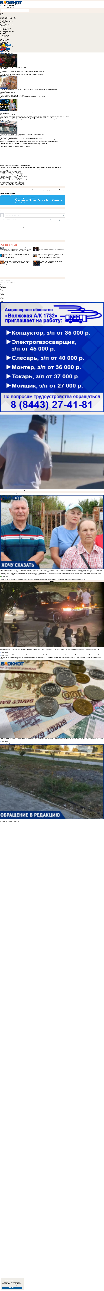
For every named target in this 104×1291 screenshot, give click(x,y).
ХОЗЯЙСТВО (3, 40)
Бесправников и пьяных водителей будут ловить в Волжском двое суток (63, 570)
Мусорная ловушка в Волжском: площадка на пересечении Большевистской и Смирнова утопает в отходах (66, 573)
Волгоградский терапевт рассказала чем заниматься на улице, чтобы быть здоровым (51, 493)
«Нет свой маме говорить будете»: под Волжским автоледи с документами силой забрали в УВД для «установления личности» (25, 490)
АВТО (1, 14)
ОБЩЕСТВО (3, 32)
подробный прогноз (4, 282)
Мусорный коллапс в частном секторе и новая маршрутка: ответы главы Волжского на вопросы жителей (26, 117)
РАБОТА (9, 45)
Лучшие (8, 219)
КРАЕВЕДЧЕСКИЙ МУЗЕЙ (6, 24)
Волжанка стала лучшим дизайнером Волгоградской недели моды (15, 658)
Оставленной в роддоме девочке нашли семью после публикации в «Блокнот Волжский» (22, 71)
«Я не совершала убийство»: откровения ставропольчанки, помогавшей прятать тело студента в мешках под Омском (25, 743)
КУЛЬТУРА (2, 25)
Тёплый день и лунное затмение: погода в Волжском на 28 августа (72, 579)
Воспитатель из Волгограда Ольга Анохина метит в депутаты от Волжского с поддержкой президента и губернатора (29, 141)
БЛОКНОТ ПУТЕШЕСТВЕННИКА (8, 17)
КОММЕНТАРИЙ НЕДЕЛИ (6, 21)
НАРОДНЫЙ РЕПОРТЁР (6, 28)
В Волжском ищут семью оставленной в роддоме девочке (14, 72)
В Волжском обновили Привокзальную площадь (32, 573)
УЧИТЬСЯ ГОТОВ (8, 46)
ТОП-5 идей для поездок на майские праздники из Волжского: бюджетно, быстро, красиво (22, 96)
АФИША (2, 16)
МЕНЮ (1, 13)
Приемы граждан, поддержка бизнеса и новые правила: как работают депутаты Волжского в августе (49, 649)
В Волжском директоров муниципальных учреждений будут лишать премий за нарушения (20, 738)
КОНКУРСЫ (3, 22)
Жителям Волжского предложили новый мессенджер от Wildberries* (26, 574)
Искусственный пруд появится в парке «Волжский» (12, 95)
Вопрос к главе (3, 98)
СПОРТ (2, 38)
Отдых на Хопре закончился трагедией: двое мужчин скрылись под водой (88, 738)
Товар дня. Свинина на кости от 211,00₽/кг (10, 579)
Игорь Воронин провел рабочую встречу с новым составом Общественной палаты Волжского (82, 657)
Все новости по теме (5, 70)
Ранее (14, 219)
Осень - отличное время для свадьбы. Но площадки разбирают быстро (32, 571)
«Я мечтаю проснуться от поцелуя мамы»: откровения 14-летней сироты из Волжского (21, 74)
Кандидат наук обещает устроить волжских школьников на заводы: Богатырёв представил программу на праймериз (29, 139)
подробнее (12, 282)
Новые (2, 219)
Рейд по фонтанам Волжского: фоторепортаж (11, 93)
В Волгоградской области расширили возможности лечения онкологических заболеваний (68, 743)
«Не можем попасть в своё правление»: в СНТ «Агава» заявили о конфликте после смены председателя (22, 570)
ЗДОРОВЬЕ (3, 20)
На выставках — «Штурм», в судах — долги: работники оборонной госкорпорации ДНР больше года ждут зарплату (25, 577)
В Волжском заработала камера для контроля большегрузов (83, 649)
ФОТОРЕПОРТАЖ (4, 39)
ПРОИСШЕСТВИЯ (4, 35)
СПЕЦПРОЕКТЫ (4, 36)
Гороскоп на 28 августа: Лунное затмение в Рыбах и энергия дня (89, 577)
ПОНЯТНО (12, 1288)
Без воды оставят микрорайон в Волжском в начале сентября (62, 577)
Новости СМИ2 (3, 269)
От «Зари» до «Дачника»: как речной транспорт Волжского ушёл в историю (17, 493)
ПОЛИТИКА (3, 34)
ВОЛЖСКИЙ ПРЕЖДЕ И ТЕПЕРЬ (8, 18)
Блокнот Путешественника (6, 75)
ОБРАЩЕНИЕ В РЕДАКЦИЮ (7, 31)
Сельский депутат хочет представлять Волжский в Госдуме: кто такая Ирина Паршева (21, 138)
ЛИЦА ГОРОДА (4, 27)
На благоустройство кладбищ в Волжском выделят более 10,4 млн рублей (86, 654)
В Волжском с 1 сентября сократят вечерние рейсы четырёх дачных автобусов (63, 571)
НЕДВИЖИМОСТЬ (4, 29)
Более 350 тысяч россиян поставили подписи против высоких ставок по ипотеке (55, 738)
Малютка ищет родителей (6, 53)
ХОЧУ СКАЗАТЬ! (4, 42)
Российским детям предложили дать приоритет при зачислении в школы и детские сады (38, 579)
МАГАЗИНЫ (8, 51)
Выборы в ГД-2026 (4, 120)
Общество (2, 164)
